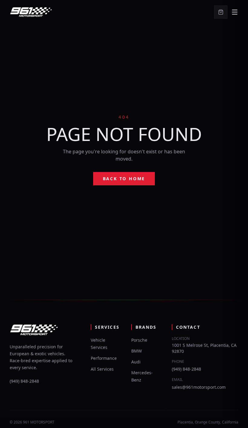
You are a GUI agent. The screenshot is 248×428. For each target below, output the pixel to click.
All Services (102, 369)
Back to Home (124, 178)
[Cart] (220, 12)
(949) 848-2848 (24, 381)
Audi (136, 362)
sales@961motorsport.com (199, 387)
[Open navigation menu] (234, 12)
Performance (104, 358)
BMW (136, 351)
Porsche (139, 340)
